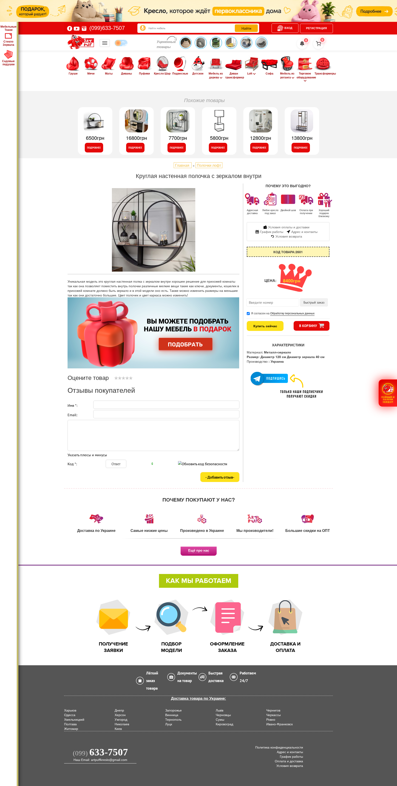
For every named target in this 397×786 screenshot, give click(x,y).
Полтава (70, 724)
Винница (171, 715)
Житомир (71, 729)
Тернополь (173, 719)
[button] (388, 393)
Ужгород (121, 719)
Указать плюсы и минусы (87, 455)
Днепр (119, 710)
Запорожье (173, 710)
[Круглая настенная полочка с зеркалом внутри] (153, 230)
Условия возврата (289, 766)
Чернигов (273, 710)
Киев (118, 729)
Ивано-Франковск (279, 724)
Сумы (220, 719)
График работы (291, 756)
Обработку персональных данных (292, 313)
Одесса (69, 715)
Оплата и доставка (289, 761)
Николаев (122, 724)
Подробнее (94, 147)
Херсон (120, 715)
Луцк (168, 724)
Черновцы (223, 715)
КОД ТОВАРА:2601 (288, 252)
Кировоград (224, 724)
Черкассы (273, 715)
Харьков (70, 710)
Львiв (219, 710)
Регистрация (316, 28)
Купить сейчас (265, 326)
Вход (288, 28)
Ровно (270, 719)
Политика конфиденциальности (279, 747)
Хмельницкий (74, 719)
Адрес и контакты (290, 752)
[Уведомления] (302, 43)
